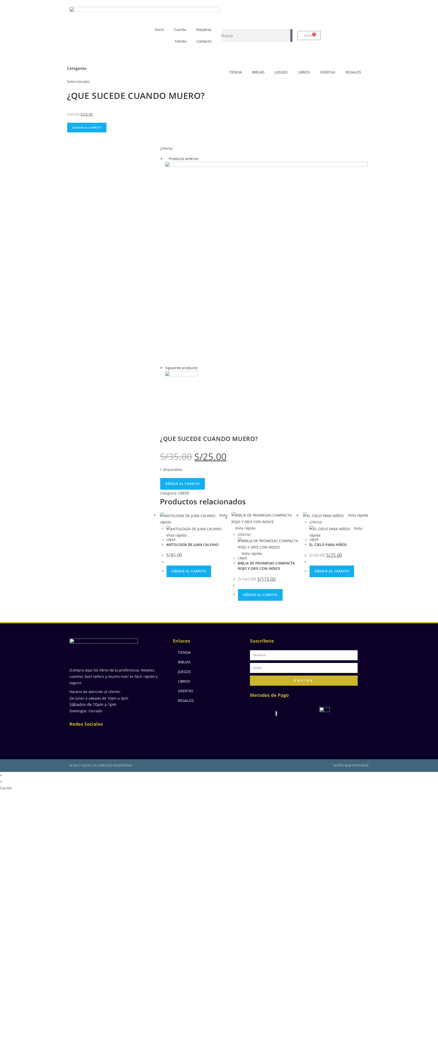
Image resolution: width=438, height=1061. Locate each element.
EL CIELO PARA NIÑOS (328, 544)
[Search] (291, 35)
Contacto (203, 41)
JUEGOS (281, 72)
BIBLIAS (258, 72)
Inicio (159, 29)
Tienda (180, 41)
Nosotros (203, 29)
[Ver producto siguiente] (199, 367)
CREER (183, 493)
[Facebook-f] (77, 736)
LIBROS (304, 72)
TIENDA (235, 72)
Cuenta (180, 29)
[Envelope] (110, 736)
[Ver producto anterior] (166, 158)
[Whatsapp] (126, 736)
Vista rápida (245, 528)
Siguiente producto (181, 367)
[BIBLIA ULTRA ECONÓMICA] (266, 262)
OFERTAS (327, 72)
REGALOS (353, 72)
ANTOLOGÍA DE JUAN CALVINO (192, 544)
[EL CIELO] (181, 397)
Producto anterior (184, 158)
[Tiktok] (143, 736)
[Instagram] (93, 736)
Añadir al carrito (86, 127)
